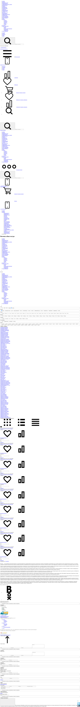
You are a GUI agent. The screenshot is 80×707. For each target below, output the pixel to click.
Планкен (3, 6)
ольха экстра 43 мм (3, 400)
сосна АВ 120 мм (3, 338)
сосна (42, 310)
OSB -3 (5, 157)
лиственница (25, 310)
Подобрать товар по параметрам (5, 417)
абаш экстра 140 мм (3, 362)
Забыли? (1, 679)
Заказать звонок (4, 186)
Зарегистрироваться (3, 684)
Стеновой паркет (5, 11)
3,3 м (55, 313)
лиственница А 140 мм (4, 352)
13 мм (12, 318)
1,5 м (18, 313)
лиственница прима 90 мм (4, 329)
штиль (15, 321)
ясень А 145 (2, 379)
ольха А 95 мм (2, 388)
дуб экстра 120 (2, 375)
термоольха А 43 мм (3, 401)
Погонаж (3, 19)
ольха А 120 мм (2, 345)
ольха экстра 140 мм (3, 361)
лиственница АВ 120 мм (4, 334)
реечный (10, 321)
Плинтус (5, 152)
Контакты (3, 34)
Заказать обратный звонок (4, 616)
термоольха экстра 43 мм (4, 403)
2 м (28, 313)
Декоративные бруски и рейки (7, 4)
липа (21, 310)
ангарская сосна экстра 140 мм (5, 358)
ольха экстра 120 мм (3, 347)
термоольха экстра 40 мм (4, 409)
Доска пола (4, 9)
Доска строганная (5, 16)
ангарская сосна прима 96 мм (5, 367)
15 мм (20, 318)
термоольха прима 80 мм (4, 396)
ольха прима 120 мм (3, 346)
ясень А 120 (2, 376)
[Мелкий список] (35, 425)
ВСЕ (8, 561)
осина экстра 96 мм (3, 372)
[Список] (21, 425)
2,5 (37, 313)
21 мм (27, 318)
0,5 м (6, 313)
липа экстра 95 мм (3, 387)
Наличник (5, 21)
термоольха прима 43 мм (4, 402)
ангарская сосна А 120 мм (4, 339)
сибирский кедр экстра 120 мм (5, 343)
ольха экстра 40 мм (3, 406)
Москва (15, 201)
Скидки (3, 1)
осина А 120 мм (2, 348)
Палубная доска (4, 7)
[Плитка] (7, 425)
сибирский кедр (37, 310)
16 (5, 561)
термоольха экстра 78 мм (4, 416)
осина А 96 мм (2, 371)
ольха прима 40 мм (3, 405)
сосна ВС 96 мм (2, 363)
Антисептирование (7, 627)
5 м (65, 313)
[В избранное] (7, 452)
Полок (3, 18)
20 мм (24, 318)
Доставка (3, 32)
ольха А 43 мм (2, 399)
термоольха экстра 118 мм (4, 414)
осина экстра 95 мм (3, 390)
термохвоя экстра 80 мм (4, 398)
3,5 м (60, 313)
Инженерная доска (5, 2)
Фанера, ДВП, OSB (5, 26)
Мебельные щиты (5, 10)
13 (9, 318)
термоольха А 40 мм (3, 407)
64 (6, 561)
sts (2, 321)
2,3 (35, 313)
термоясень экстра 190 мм (4, 384)
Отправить (2, 667)
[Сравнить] (21, 452)
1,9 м (24, 313)
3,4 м (58, 313)
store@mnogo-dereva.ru (3, 617)
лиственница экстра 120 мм (4, 337)
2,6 (42, 313)
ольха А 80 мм (2, 393)
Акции (3, 35)
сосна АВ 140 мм (3, 354)
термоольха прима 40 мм (4, 408)
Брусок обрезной (5, 17)
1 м (10, 313)
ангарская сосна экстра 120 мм (5, 341)
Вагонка (3, 132)
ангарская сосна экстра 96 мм (5, 368)
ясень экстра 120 (3, 377)
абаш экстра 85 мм (3, 385)
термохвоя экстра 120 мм (4, 349)
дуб (12, 310)
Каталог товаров (3, 130)
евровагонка (6, 321)
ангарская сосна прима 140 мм (5, 357)
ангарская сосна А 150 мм (4, 381)
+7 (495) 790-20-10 (3, 47)
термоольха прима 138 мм (4, 410)
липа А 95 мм (2, 386)
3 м (49, 313)
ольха (29, 310)
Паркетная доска (5, 3)
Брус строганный (5, 12)
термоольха (46, 310)
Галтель (5, 20)
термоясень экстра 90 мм (4, 332)
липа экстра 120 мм (3, 344)
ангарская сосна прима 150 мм (5, 382)
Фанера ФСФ (6, 30)
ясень (59, 310)
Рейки (5, 23)
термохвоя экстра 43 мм (4, 404)
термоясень (55, 310)
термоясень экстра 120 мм (4, 342)
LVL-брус (3, 25)
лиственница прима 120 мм (4, 336)
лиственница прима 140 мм (4, 353)
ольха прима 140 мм (3, 360)
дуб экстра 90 (2, 373)
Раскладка (5, 22)
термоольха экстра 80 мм (4, 397)
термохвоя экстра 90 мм (4, 333)
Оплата (3, 33)
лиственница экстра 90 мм (4, 330)
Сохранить (2, 650)
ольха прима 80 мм (3, 394)
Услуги (3, 36)
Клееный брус (4, 137)
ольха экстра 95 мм (3, 389)
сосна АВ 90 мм (2, 331)
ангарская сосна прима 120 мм (5, 340)
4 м (63, 313)
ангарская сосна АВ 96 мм (4, 365)
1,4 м (13, 313)
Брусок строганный (5, 147)
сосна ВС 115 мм (3, 392)
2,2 (30, 313)
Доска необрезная (5, 31)
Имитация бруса (4, 5)
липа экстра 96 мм (3, 370)
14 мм (17, 318)
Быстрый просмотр (3, 437)
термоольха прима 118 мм (4, 413)
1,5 (15, 313)
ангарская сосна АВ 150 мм (4, 380)
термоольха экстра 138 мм (4, 411)
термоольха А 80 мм (3, 395)
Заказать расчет (2, 64)
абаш (3, 310)
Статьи (5, 625)
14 (14, 318)
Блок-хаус (3, 142)
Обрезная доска (4, 15)
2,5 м (40, 313)
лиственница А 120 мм (4, 335)
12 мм (3, 318)
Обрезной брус (4, 13)
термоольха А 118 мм (3, 412)
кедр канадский (16, 310)
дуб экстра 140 (2, 378)
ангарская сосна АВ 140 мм (4, 355)
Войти (1, 682)
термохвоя (50, 310)
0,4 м (3, 313)
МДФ (5, 27)
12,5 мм (6, 318)
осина (32, 310)
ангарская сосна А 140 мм (4, 356)
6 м (67, 313)
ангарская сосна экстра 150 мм (5, 383)
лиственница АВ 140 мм (4, 351)
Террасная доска (4, 8)
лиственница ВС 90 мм (4, 327)
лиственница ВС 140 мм (4, 350)
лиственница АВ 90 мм (4, 328)
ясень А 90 (2, 374)
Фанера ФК (6, 29)
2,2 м (33, 313)
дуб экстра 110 (2, 391)
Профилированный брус (6, 14)
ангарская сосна (7, 310)
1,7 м (21, 313)
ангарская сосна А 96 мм (4, 366)
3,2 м (52, 313)
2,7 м (45, 313)
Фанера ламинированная (8, 28)
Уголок (5, 24)
